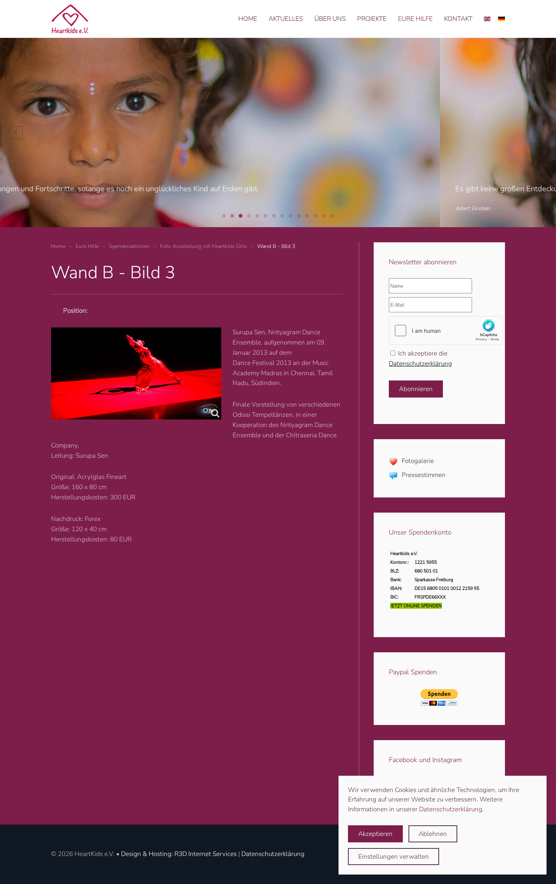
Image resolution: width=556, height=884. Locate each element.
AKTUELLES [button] (286, 18)
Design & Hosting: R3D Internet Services (179, 854)
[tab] (224, 216)
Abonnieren (416, 389)
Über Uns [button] (330, 18)
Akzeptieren (375, 833)
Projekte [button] (372, 18)
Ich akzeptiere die (420, 358)
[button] (16, 132)
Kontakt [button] (458, 18)
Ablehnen (433, 833)
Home (247, 18)
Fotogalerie (418, 461)
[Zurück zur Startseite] (70, 19)
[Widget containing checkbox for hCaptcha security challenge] (446, 330)
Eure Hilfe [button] (415, 18)
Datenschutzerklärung (420, 363)
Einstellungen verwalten (393, 856)
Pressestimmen (424, 475)
